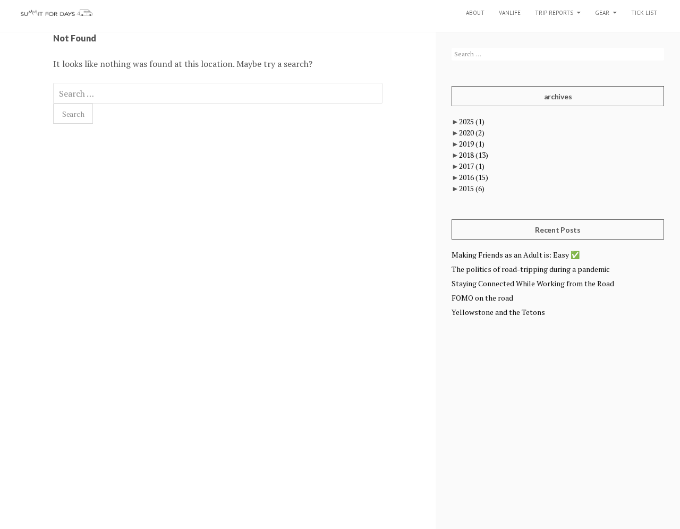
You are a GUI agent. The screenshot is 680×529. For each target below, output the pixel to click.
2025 (471, 121)
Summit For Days (56, 13)
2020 (471, 132)
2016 (473, 177)
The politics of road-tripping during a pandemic (531, 269)
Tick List (644, 12)
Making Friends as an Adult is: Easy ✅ (516, 255)
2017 (471, 166)
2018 (473, 155)
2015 (471, 188)
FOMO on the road (482, 298)
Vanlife (510, 12)
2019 (471, 144)
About (475, 12)
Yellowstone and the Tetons (498, 312)
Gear (602, 12)
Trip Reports (554, 12)
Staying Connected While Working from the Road (533, 283)
